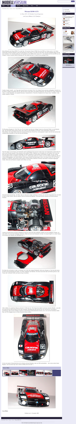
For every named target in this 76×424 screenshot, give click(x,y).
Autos (14, 8)
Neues (8, 5)
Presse (32, 5)
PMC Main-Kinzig (65, 23)
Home (3, 5)
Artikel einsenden (67, 11)
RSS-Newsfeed (66, 9)
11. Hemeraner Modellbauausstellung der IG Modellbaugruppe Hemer (68, 17)
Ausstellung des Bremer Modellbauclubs (66, 20)
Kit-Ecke (18, 5)
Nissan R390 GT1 (68, 65)
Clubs (37, 5)
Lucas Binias (71, 51)
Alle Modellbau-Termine (66, 26)
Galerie (13, 5)
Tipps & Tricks (25, 5)
